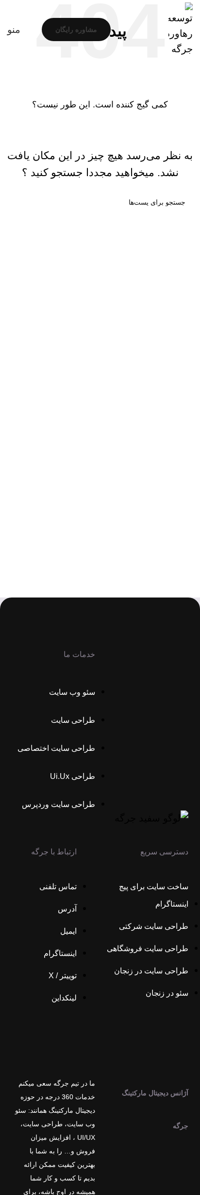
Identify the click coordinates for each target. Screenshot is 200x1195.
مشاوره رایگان (76, 29)
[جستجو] (18, 202)
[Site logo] (180, 28)
